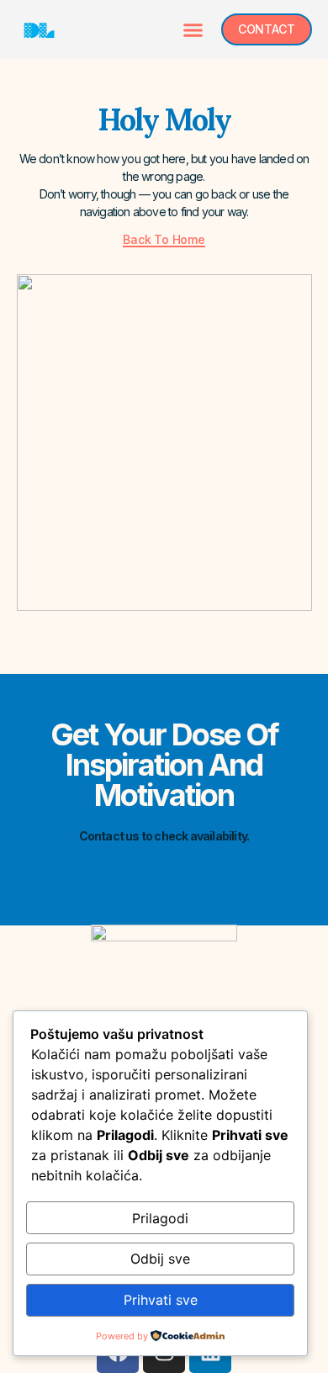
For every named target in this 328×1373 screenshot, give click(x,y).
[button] (193, 29)
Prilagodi (160, 1218)
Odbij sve (160, 1258)
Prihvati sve (161, 1299)
